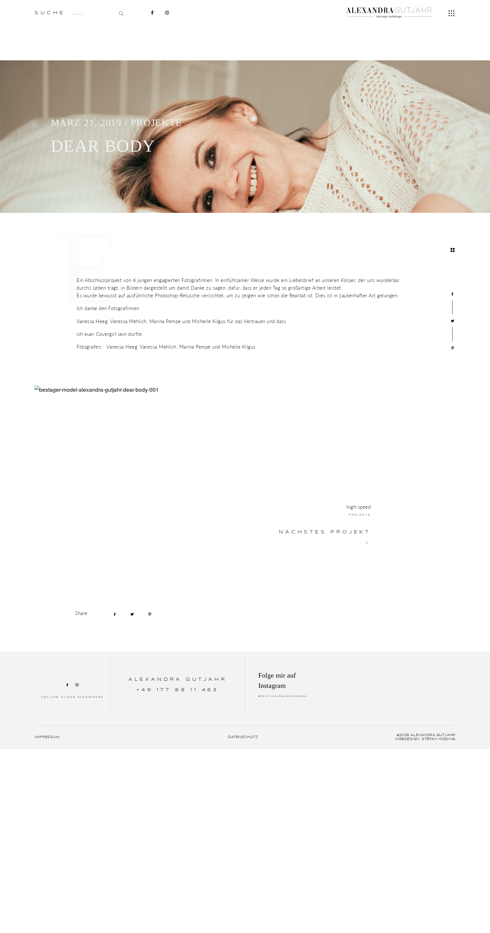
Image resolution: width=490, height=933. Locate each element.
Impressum (47, 737)
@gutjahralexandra (282, 696)
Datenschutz (243, 737)
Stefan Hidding (438, 739)
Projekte (156, 122)
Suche (50, 13)
